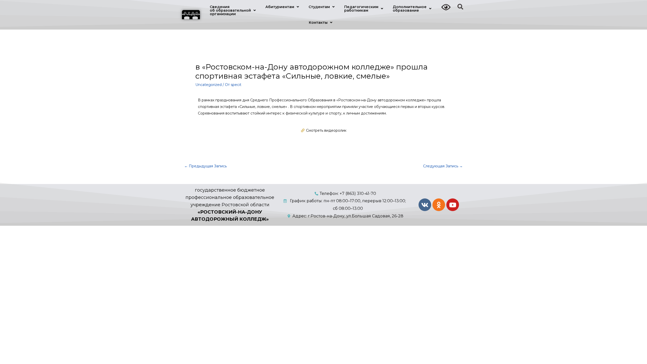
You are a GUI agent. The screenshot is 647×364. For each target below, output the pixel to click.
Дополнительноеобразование (410, 9)
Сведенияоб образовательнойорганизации (230, 10)
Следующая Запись (443, 166)
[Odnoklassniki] (438, 204)
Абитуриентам (279, 7)
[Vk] (425, 204)
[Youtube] (452, 204)
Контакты (318, 22)
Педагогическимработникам (361, 9)
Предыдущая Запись (205, 166)
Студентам (319, 7)
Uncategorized (208, 84)
